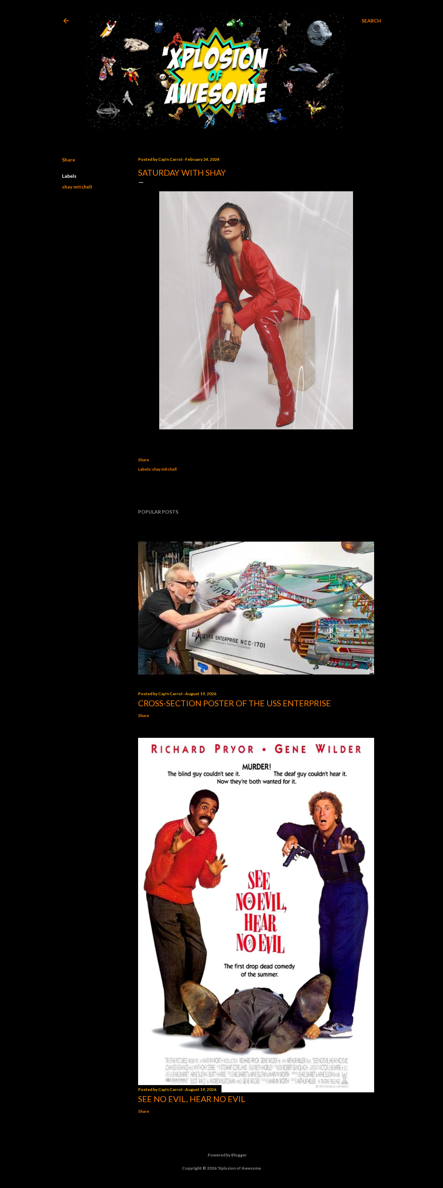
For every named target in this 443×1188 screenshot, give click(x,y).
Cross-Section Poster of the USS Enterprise (234, 703)
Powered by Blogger (227, 1155)
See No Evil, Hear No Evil (191, 1099)
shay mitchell (77, 187)
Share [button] (68, 160)
